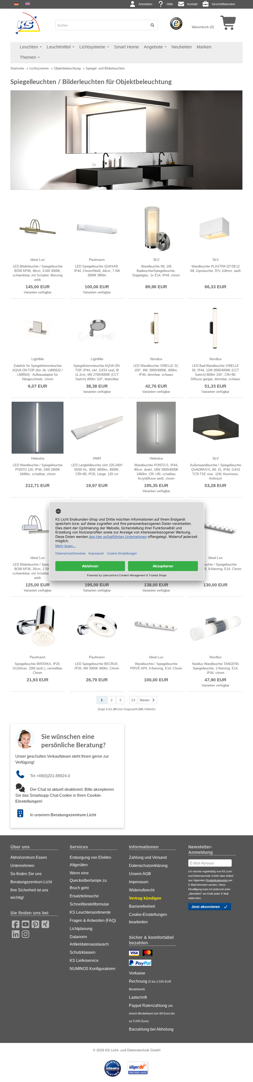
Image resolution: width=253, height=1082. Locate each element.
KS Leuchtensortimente (90, 912)
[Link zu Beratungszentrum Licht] (22, 815)
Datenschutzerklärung (148, 865)
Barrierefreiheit (142, 906)
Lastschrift (138, 997)
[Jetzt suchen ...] (151, 25)
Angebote (154, 46)
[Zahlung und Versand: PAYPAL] (140, 963)
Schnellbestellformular (89, 904)
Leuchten (29, 46)
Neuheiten (181, 46)
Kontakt (192, 4)
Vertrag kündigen (145, 898)
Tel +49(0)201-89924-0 (50, 776)
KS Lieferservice (84, 960)
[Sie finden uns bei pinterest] (34, 923)
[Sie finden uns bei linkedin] (14, 933)
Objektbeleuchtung (67, 68)
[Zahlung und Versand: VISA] (134, 953)
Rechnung (150, 985)
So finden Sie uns (26, 874)
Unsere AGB (140, 874)
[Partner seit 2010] (113, 1068)
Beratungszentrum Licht (73, 815)
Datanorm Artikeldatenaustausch (89, 940)
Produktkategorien (217, 880)
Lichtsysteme (92, 46)
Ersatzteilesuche (84, 896)
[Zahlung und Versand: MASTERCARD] (148, 953)
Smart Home (126, 46)
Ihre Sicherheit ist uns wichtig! (29, 894)
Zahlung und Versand (148, 857)
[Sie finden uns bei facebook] (14, 923)
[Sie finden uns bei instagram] (24, 933)
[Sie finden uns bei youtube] (24, 923)
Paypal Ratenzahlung (152, 1013)
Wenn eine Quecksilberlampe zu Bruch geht (88, 880)
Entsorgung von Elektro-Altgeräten (91, 861)
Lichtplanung (81, 929)
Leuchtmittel (59, 46)
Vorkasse (137, 973)
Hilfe (170, 4)
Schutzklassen (82, 952)
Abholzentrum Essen (28, 857)
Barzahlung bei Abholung (151, 1029)
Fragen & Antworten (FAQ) (93, 920)
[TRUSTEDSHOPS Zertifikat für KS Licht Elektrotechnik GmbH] (176, 23)
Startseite (17, 68)
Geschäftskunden (223, 4)
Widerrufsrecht (141, 890)
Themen (28, 57)
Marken (204, 46)
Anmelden (145, 4)
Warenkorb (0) (203, 27)
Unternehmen (22, 865)
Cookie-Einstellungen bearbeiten (148, 918)
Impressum (138, 882)
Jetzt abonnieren (206, 906)
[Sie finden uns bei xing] (43, 923)
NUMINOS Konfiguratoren (92, 969)
